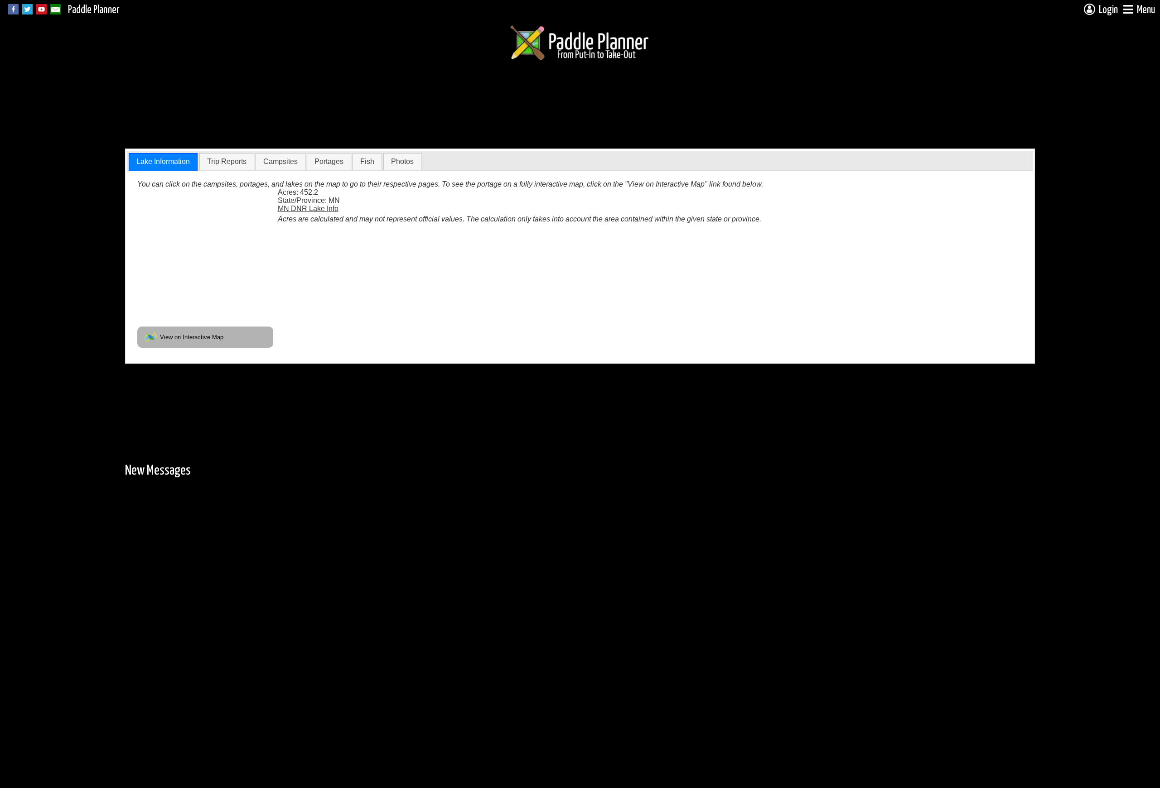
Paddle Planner (94, 10)
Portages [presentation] (328, 161)
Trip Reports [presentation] (226, 161)
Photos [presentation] (402, 161)
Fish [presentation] (367, 161)
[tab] (163, 162)
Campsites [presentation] (280, 161)
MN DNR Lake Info (308, 208)
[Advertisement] (290, 123)
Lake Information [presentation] (163, 161)
